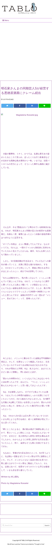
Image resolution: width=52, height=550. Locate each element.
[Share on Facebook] (20, 106)
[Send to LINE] (45, 106)
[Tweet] (7, 106)
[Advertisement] (26, 50)
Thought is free (39, 544)
